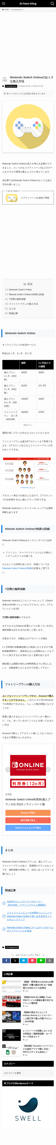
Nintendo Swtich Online (20, 289)
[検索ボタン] (52, 3)
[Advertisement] (28, 42)
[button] (6, 960)
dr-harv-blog (28, 3)
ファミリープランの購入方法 (23, 304)
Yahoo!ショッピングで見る (28, 828)
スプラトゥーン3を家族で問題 (35, 198)
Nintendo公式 (26, 488)
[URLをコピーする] (50, 960)
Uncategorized (11, 86)
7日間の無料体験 (17, 299)
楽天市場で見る (28, 820)
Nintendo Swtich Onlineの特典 (17, 568)
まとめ (12, 308)
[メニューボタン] (3, 3)
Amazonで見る (28, 812)
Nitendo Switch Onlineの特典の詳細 (26, 294)
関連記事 (13, 313)
